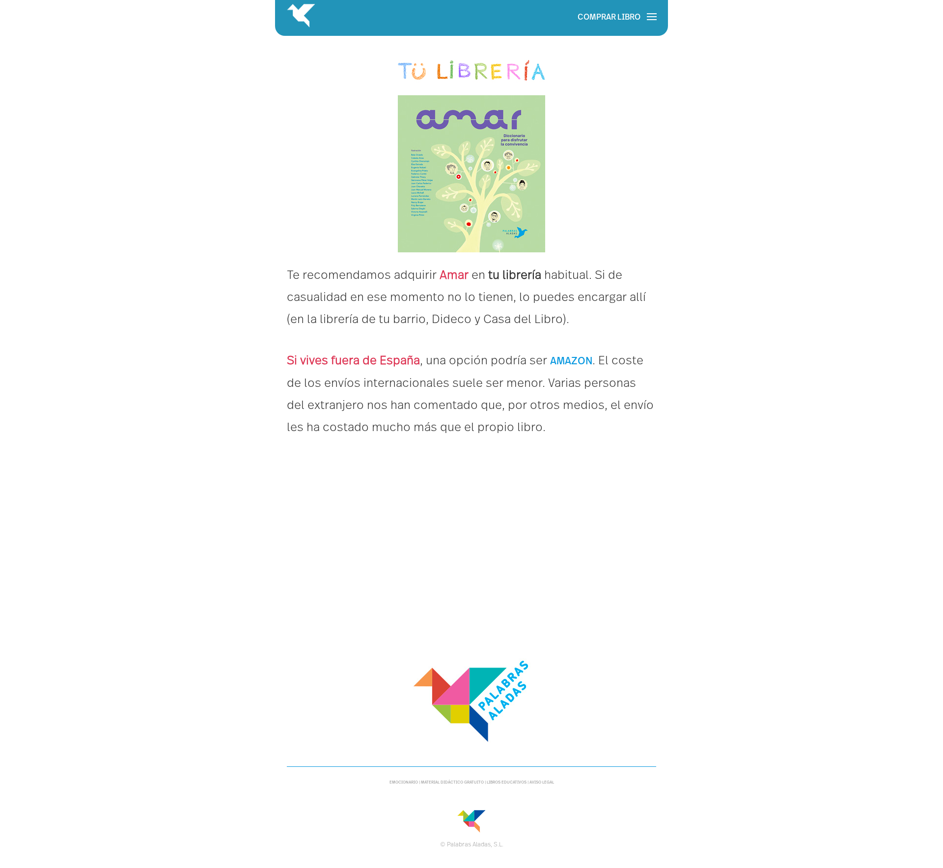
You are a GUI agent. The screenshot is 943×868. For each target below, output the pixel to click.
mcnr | (405, 782)
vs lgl (541, 782)
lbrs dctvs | (508, 782)
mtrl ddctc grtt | (454, 782)
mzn (571, 361)
